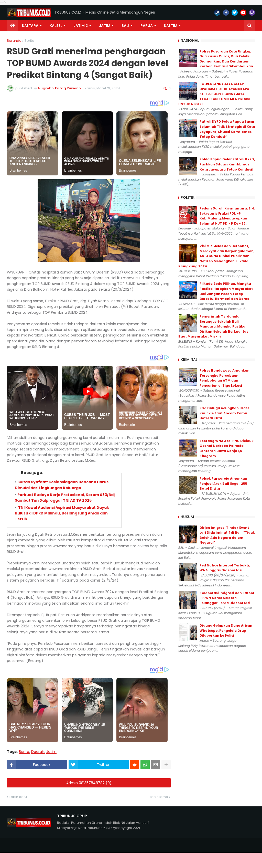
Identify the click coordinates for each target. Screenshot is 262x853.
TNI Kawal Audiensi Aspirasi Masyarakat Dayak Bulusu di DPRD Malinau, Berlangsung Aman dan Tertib (62, 513)
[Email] (155, 764)
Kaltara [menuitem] (30, 25)
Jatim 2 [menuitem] (80, 25)
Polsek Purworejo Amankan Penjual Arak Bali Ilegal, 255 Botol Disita (223, 483)
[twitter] (235, 12)
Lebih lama (159, 796)
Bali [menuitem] (125, 25)
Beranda (14, 40)
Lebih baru (18, 796)
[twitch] (252, 12)
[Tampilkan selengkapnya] (166, 764)
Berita (29, 40)
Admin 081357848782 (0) (89, 782)
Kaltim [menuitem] (170, 25)
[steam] (217, 12)
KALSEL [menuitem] (56, 25)
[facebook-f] (226, 12)
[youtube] (243, 12)
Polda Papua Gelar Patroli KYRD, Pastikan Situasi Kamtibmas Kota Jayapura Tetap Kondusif (227, 164)
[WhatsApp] (145, 764)
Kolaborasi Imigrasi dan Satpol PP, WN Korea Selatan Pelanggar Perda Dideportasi (227, 598)
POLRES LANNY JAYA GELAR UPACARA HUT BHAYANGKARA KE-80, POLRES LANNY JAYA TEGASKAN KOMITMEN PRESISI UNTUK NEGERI (214, 94)
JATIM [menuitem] (104, 25)
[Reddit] (134, 764)
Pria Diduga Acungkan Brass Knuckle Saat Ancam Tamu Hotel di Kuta (224, 413)
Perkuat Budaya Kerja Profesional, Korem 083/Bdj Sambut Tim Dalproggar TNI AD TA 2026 (65, 497)
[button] (249, 25)
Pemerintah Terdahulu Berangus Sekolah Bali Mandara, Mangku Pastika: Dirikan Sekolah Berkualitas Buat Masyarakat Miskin (213, 326)
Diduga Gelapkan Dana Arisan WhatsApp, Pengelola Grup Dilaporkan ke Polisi (226, 630)
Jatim (51, 752)
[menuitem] (12, 25)
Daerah (37, 752)
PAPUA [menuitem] (146, 25)
